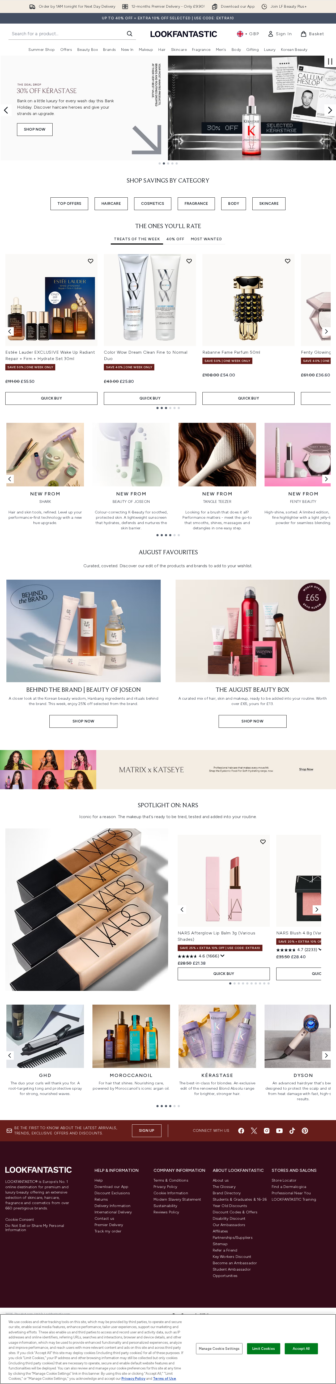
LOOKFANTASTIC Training (294, 1199)
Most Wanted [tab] (206, 239)
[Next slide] (330, 110)
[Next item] (326, 331)
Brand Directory (227, 1193)
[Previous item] (9, 331)
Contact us (104, 1218)
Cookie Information (171, 1193)
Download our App (111, 1187)
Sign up (146, 1130)
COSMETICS (152, 203)
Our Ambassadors (229, 1225)
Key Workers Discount (232, 1256)
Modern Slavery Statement (177, 1199)
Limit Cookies (263, 1349)
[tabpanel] (168, 331)
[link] (279, 34)
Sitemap (220, 1244)
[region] (168, 1349)
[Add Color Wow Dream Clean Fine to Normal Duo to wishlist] (189, 261)
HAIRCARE (111, 203)
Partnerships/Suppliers (233, 1237)
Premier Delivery (109, 1225)
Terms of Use (164, 1379)
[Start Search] (129, 33)
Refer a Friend (225, 1250)
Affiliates (220, 1231)
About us (221, 1180)
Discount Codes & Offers (235, 1212)
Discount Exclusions (112, 1193)
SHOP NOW (67, 129)
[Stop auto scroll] (330, 61)
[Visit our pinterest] (305, 1130)
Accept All (301, 1349)
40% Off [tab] (175, 239)
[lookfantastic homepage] (184, 33)
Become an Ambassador (235, 1263)
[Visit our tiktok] (292, 1130)
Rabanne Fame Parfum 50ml (231, 352)
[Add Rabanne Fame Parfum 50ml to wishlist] (287, 261)
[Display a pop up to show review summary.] (222, 956)
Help (99, 1180)
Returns (101, 1199)
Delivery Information (112, 1206)
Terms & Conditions (171, 1180)
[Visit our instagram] (266, 1130)
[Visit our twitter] (254, 1130)
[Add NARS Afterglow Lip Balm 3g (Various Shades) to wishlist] (263, 841)
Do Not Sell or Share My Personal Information (34, 1228)
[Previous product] (182, 909)
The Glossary (224, 1187)
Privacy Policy (165, 1187)
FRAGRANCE (196, 203)
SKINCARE (269, 203)
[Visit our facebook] (241, 1130)
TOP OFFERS (69, 203)
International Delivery (113, 1212)
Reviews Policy (166, 1212)
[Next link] (326, 479)
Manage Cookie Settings (219, 1349)
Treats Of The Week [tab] (137, 239)
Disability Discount (229, 1218)
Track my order (108, 1231)
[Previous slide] (6, 110)
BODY (233, 203)
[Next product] (317, 909)
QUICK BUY (51, 398)
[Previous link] (9, 479)
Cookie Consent (19, 1220)
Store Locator (284, 1180)
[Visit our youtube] (279, 1130)
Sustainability (165, 1206)
